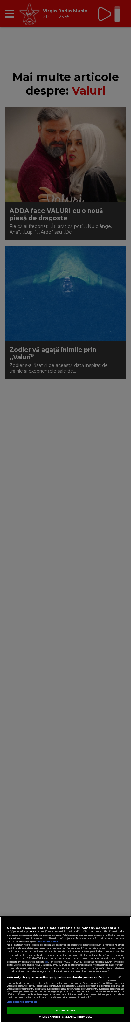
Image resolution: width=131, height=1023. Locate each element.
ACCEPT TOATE (65, 1010)
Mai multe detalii (48, 941)
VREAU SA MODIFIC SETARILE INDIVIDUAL (65, 1016)
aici (46, 961)
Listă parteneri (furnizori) (22, 1001)
